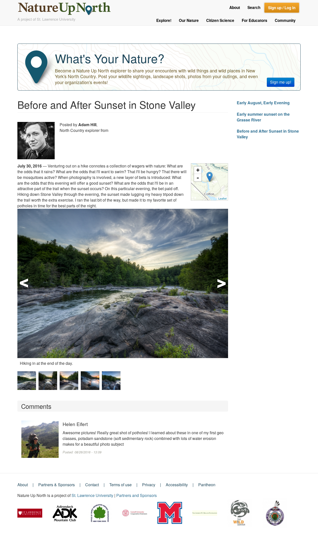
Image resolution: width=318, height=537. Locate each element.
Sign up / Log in (281, 7)
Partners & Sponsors (56, 484)
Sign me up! (280, 82)
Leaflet (222, 198)
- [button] (197, 177)
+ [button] (197, 170)
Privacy (148, 484)
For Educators (254, 20)
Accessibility (177, 484)
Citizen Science (220, 20)
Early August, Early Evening (263, 103)
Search (253, 7)
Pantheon (206, 484)
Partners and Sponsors (136, 495)
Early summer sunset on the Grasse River (263, 117)
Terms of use (120, 484)
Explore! (163, 20)
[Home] (66, 7)
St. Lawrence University (92, 495)
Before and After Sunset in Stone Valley (268, 134)
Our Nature (189, 20)
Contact (92, 484)
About (234, 7)
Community (285, 20)
